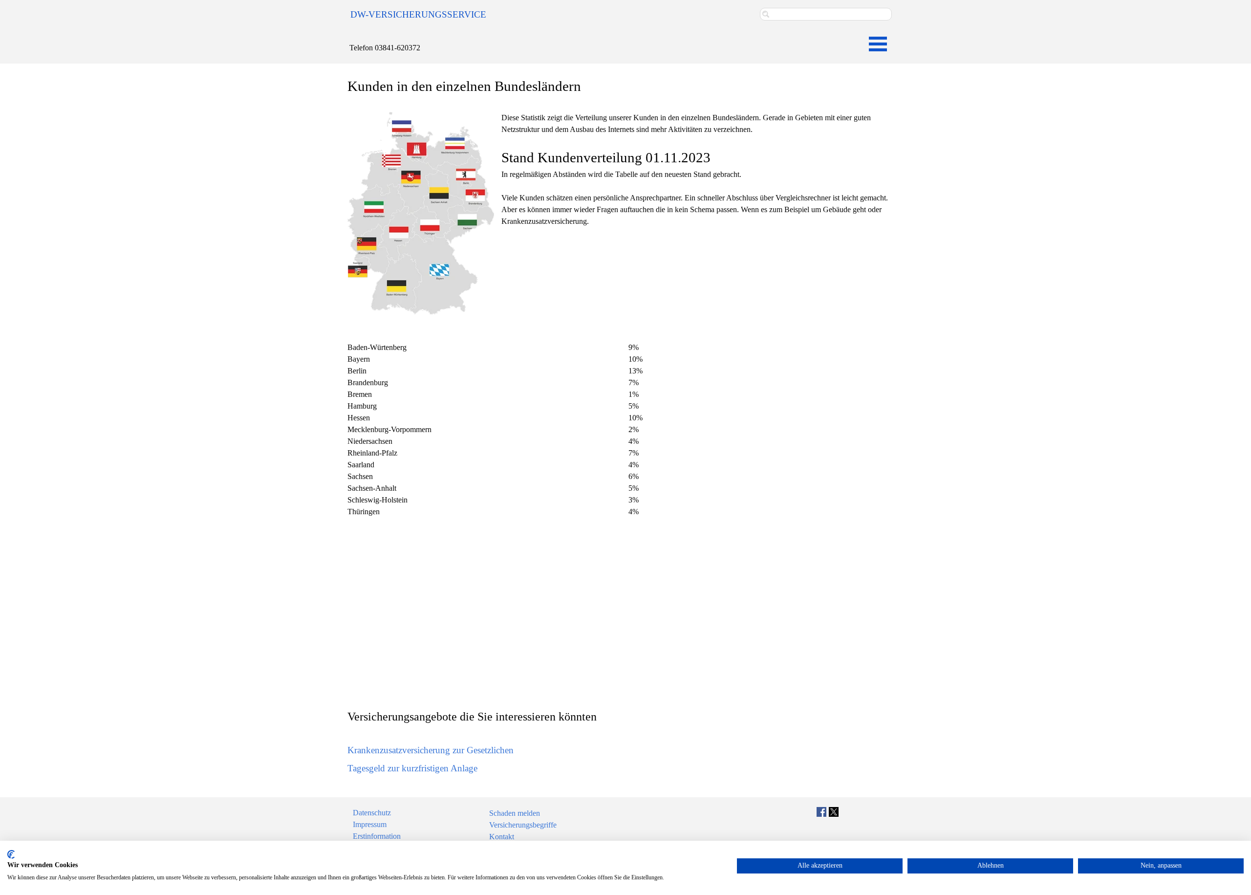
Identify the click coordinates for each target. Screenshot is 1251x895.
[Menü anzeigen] (878, 44)
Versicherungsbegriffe (523, 825)
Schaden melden (514, 813)
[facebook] (821, 812)
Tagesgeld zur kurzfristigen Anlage (412, 768)
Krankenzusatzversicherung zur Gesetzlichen (430, 750)
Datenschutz (372, 812)
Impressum (370, 824)
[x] (834, 812)
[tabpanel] (426, 15)
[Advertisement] (625, 615)
